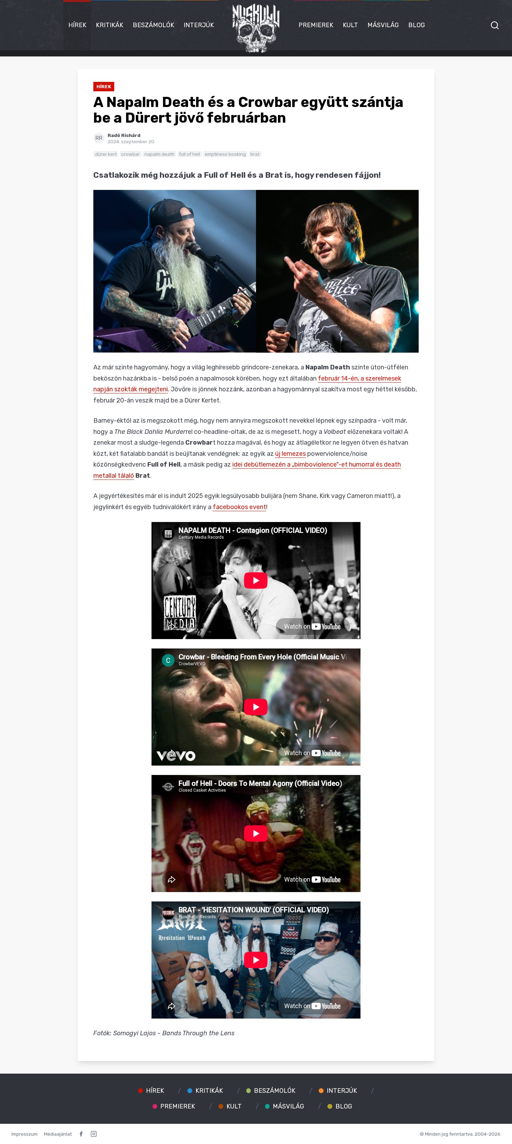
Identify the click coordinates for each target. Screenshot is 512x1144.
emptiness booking (225, 154)
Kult (350, 25)
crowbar (130, 154)
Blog (416, 25)
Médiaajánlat (58, 1134)
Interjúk (199, 25)
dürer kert (106, 154)
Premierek (315, 25)
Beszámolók (153, 25)
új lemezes (290, 454)
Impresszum (24, 1134)
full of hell (189, 154)
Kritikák (109, 25)
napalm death (159, 154)
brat (254, 154)
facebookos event (239, 507)
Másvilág (383, 25)
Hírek (77, 25)
